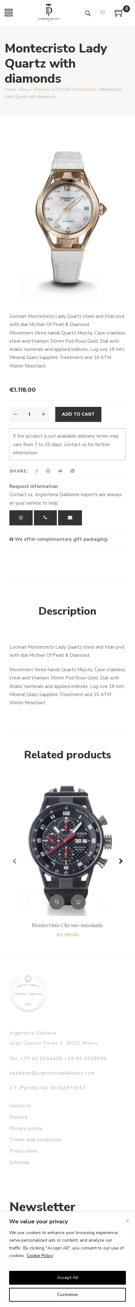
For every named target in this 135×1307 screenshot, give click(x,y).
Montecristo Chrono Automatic (67, 925)
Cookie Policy (40, 1256)
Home (10, 89)
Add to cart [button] (78, 902)
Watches (41, 89)
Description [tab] (67, 611)
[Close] (127, 1221)
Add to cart (78, 414)
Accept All (67, 1278)
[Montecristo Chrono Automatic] (67, 847)
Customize (67, 1295)
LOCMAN (61, 89)
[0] (119, 15)
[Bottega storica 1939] (28, 993)
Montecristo (85, 89)
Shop (25, 89)
